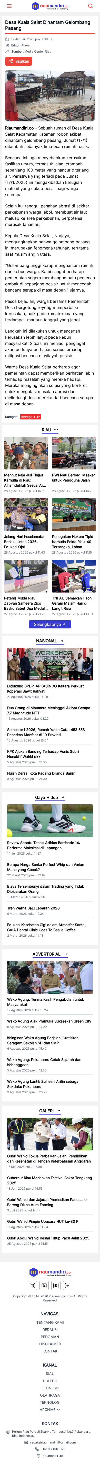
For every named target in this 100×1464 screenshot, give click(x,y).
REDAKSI (50, 1329)
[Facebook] (56, 1285)
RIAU (50, 1373)
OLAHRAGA (50, 1395)
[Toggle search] (91, 6)
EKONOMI (50, 1388)
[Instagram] (32, 1285)
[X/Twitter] (44, 1285)
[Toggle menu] (9, 6)
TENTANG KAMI (50, 1322)
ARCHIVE (47, 1409)
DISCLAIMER (50, 1344)
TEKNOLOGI (50, 1402)
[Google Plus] (67, 1285)
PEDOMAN (50, 1337)
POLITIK (50, 1381)
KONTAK (50, 1351)
